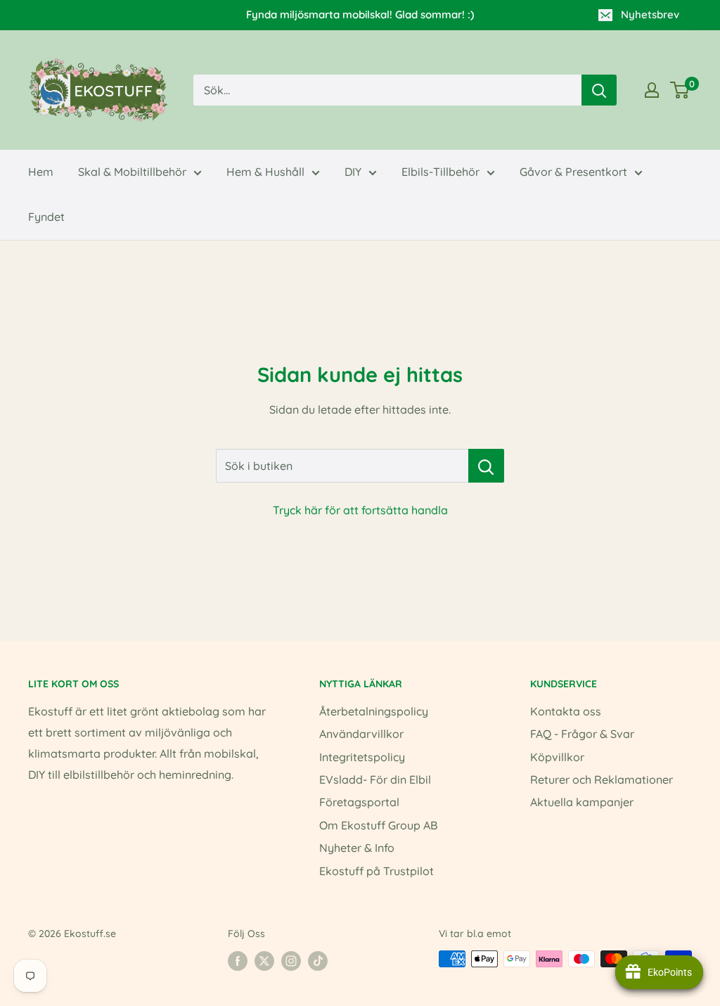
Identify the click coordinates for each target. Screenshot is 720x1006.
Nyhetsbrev (650, 14)
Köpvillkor (557, 757)
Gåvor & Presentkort (573, 172)
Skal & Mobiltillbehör (132, 172)
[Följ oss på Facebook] (238, 960)
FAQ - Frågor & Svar (582, 734)
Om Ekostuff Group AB (378, 825)
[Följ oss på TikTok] (318, 960)
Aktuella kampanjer (582, 802)
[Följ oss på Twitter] (264, 960)
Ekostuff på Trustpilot (376, 871)
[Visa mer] (652, 90)
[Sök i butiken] (486, 466)
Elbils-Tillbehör (440, 172)
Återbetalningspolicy (373, 711)
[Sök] (599, 90)
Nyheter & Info (356, 848)
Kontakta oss (565, 711)
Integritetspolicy (362, 757)
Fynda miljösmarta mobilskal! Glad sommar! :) (360, 14)
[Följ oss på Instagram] (291, 960)
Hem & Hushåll (265, 172)
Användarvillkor (361, 734)
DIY (353, 172)
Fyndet (46, 217)
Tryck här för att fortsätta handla (360, 510)
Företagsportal (359, 802)
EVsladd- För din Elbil (375, 779)
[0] (680, 90)
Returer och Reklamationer (601, 779)
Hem (40, 172)
